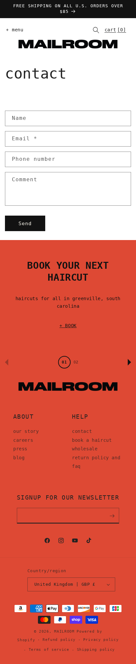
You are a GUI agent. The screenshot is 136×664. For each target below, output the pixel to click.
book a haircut (92, 440)
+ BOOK (68, 325)
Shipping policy (96, 649)
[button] (13, 30)
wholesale (84, 448)
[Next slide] (129, 362)
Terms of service (49, 649)
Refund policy (59, 640)
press (20, 448)
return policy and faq (96, 462)
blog (18, 457)
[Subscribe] (112, 516)
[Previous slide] (6, 362)
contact (82, 431)
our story (26, 431)
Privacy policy (101, 640)
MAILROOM (64, 631)
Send (25, 224)
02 (76, 362)
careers (23, 440)
